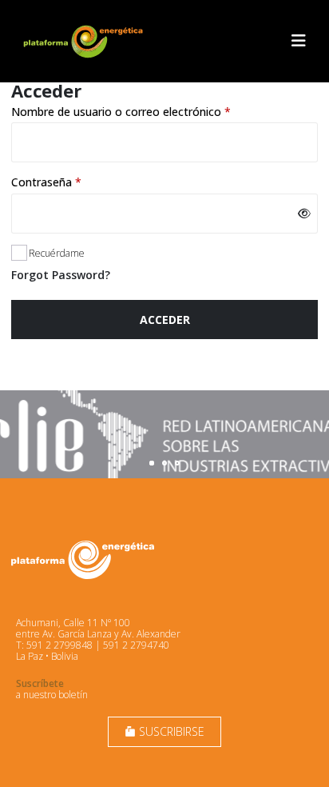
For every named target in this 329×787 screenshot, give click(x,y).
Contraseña (75, 182)
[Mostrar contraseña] (304, 214)
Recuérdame (57, 253)
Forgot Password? (60, 274)
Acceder (165, 319)
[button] (298, 40)
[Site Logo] (85, 41)
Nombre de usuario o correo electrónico (150, 111)
